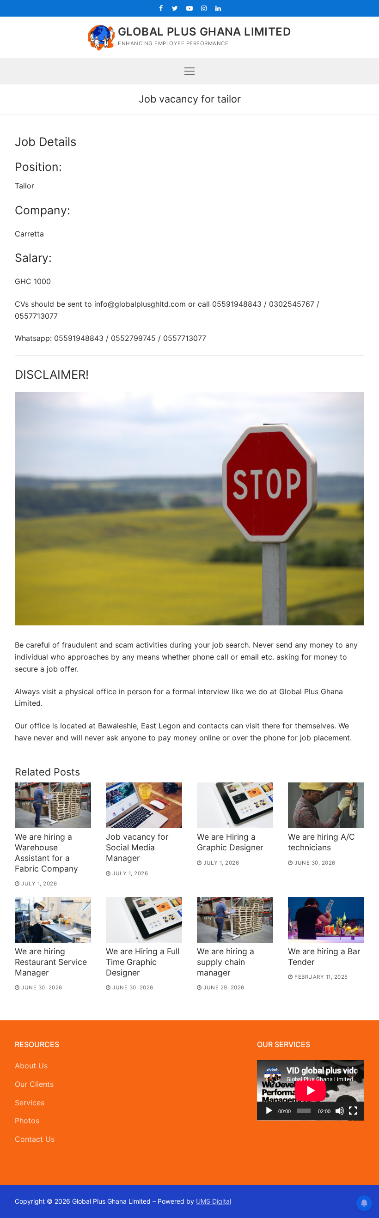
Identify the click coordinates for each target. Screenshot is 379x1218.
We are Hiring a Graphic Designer (230, 842)
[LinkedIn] (218, 8)
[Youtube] (189, 8)
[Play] (269, 1110)
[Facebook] (160, 8)
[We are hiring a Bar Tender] (326, 920)
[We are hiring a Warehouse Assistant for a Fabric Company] (53, 805)
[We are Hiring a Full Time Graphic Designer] (144, 920)
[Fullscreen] (353, 1110)
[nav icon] (189, 71)
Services (29, 1102)
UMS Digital (213, 1201)
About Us (31, 1065)
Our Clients (34, 1084)
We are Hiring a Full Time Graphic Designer (142, 961)
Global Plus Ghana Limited (204, 31)
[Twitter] (175, 8)
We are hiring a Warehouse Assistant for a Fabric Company (46, 852)
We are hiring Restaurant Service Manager (51, 961)
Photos (27, 1120)
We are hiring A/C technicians (321, 842)
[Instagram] (204, 8)
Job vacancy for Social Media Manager (137, 847)
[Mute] (339, 1110)
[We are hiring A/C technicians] (326, 805)
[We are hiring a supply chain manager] (235, 920)
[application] (310, 1090)
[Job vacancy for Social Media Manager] (144, 805)
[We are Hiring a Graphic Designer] (235, 805)
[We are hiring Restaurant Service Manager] (53, 920)
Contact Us (35, 1139)
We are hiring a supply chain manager (225, 961)
